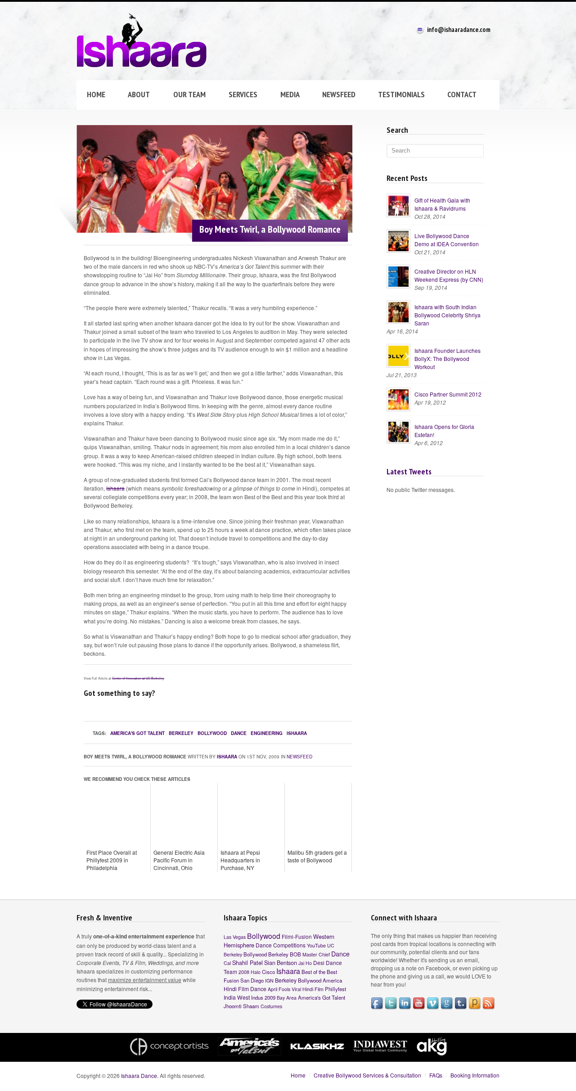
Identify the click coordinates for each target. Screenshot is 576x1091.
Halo (256, 972)
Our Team (183, 95)
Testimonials (401, 94)
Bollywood (212, 733)
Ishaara (115, 488)
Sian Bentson (280, 963)
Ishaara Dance (139, 1075)
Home (96, 94)
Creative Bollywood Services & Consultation (367, 1075)
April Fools (279, 989)
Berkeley (181, 733)
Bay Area (287, 997)
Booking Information (475, 1075)
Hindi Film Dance (245, 988)
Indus (257, 997)
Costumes (271, 1006)
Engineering (267, 733)
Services (237, 95)
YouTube (316, 945)
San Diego (252, 980)
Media (290, 94)
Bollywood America (320, 980)
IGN (269, 980)
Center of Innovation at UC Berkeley (138, 678)
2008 (243, 972)
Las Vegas (235, 936)
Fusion (231, 980)
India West (237, 997)
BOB (295, 954)
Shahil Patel (247, 962)
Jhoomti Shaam (241, 1006)
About (133, 95)
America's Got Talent (137, 733)
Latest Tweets (409, 471)
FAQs (435, 1075)
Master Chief (316, 954)
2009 (270, 997)
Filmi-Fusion (297, 936)
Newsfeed (339, 94)
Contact (462, 94)
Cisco (268, 971)
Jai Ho (305, 963)
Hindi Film (313, 989)
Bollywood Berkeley (265, 954)
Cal (227, 963)
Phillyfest (335, 988)
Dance (239, 733)
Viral (296, 989)
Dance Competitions (281, 945)
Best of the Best (319, 971)
